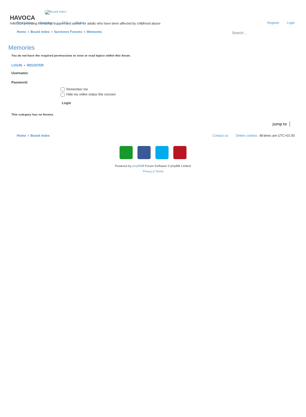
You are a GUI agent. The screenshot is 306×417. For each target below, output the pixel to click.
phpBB (137, 166)
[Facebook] (144, 152)
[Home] (153, 12)
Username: (19, 73)
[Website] (126, 152)
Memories (21, 47)
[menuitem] (44, 22)
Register (35, 65)
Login (16, 65)
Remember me (76, 89)
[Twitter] (162, 152)
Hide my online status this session (90, 94)
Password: (19, 82)
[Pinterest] (179, 152)
